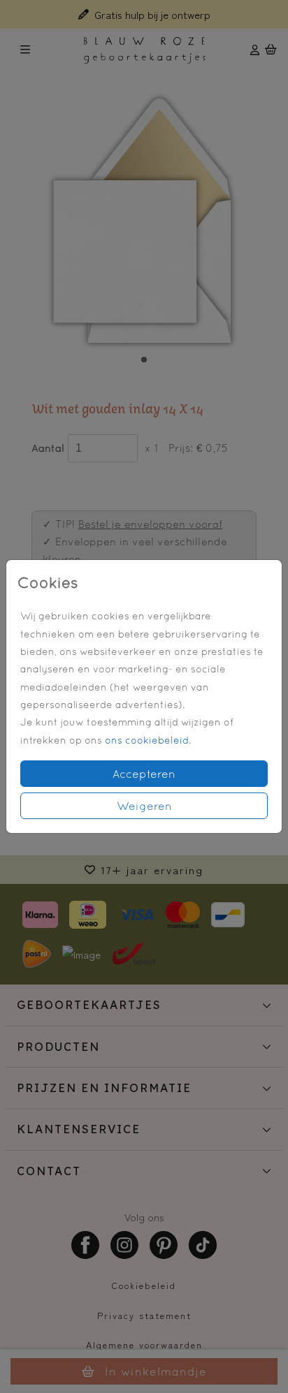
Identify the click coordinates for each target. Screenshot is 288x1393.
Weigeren (144, 805)
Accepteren (144, 773)
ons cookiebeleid (147, 740)
